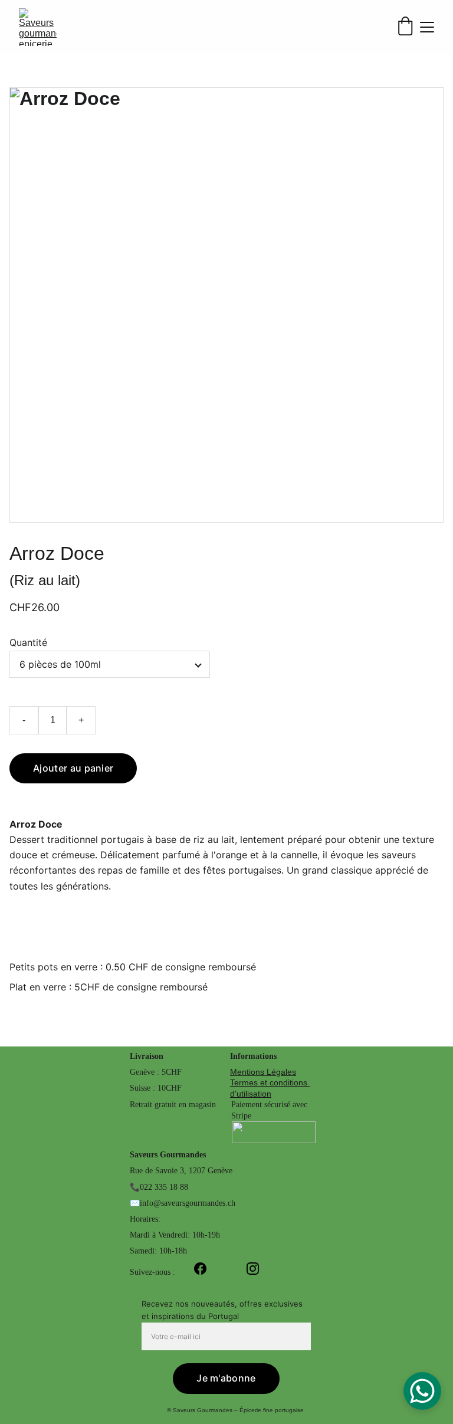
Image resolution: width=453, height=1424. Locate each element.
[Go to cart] (405, 27)
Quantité (28, 642)
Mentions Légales (263, 1072)
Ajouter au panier (73, 768)
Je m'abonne (226, 1378)
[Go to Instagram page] (253, 1268)
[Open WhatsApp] (422, 1391)
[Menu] (427, 27)
